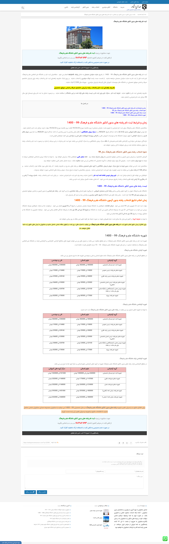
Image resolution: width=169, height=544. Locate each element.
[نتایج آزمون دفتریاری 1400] (106, 526)
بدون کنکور (86, 7)
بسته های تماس (134, 2)
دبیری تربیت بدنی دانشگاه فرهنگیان (55, 521)
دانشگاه (115, 7)
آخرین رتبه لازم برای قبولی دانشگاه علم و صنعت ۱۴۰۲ (52, 516)
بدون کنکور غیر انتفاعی (119, 15)
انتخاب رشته (95, 7)
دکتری (66, 7)
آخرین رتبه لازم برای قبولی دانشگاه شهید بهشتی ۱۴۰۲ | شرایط (48, 524)
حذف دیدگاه (29, 492)
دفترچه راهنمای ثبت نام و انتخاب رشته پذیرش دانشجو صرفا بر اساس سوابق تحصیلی (84, 87)
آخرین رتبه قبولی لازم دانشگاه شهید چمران (54, 527)
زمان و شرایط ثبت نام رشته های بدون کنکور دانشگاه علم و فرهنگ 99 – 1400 (123, 108)
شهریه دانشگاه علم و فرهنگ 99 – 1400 (134, 115)
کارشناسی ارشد (75, 7)
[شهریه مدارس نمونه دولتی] (106, 512)
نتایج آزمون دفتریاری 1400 (95, 525)
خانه (134, 15)
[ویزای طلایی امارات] (106, 519)
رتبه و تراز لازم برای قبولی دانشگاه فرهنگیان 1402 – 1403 (51, 513)
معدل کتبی (80, 157)
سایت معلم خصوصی (122, 2)
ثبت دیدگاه (41, 492)
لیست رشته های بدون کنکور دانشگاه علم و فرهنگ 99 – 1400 (128, 113)
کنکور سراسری (106, 7)
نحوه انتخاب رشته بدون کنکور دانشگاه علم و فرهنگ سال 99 (129, 110)
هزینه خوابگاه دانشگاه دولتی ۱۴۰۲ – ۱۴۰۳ (54, 510)
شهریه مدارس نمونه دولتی (96, 511)
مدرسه (122, 7)
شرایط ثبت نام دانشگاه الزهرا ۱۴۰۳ (58, 519)
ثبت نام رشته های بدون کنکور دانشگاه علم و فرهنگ (130, 21)
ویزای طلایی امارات (97, 518)
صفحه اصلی (145, 2)
